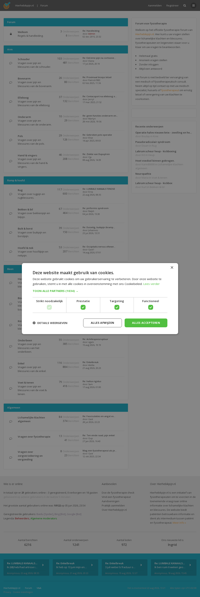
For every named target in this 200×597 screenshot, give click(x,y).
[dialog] (100, 298)
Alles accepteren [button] (146, 323)
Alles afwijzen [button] (102, 323)
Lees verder (151, 284)
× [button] (171, 267)
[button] (100, 291)
